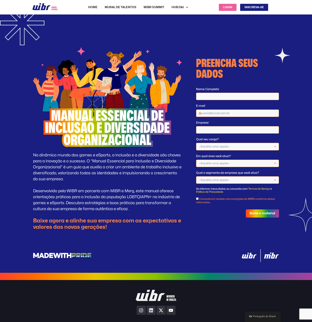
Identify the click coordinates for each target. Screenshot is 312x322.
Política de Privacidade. (210, 191)
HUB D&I (178, 7)
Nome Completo (208, 89)
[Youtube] (171, 310)
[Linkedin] (151, 310)
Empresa (202, 122)
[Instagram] (141, 310)
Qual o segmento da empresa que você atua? (228, 172)
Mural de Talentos (120, 7)
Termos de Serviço (259, 188)
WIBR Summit (154, 7)
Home (93, 7)
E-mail (201, 106)
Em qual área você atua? (213, 156)
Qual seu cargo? (208, 139)
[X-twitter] (161, 310)
